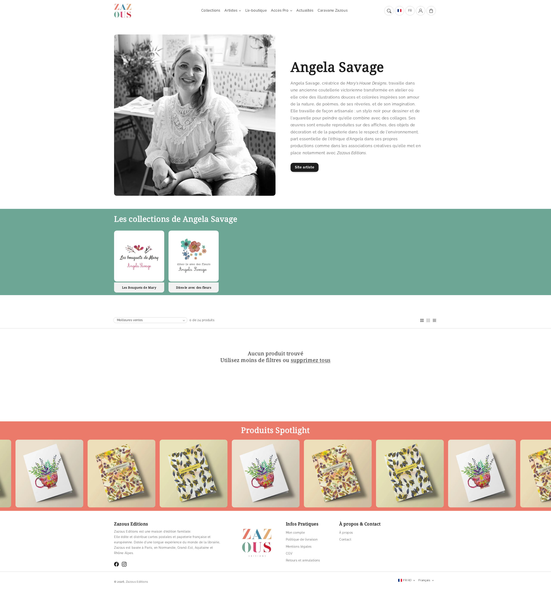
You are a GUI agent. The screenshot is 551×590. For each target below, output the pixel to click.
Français (424, 580)
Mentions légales (299, 546)
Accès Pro (279, 10)
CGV (289, 553)
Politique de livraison (302, 539)
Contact (345, 539)
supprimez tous (311, 360)
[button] (389, 10)
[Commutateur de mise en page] (421, 321)
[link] (97, 475)
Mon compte (295, 532)
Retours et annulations (303, 560)
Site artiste (304, 167)
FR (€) (407, 580)
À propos (346, 532)
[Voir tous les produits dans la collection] (139, 256)
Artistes (230, 10)
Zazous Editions (137, 581)
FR (410, 10)
